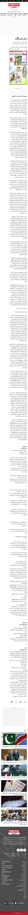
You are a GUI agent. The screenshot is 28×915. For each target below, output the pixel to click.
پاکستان (4, 15)
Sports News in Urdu (7, 866)
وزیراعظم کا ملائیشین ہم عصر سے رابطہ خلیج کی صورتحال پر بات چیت (14, 763)
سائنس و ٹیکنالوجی (22, 890)
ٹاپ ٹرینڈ (24, 878)
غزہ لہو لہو (24, 866)
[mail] (11, 702)
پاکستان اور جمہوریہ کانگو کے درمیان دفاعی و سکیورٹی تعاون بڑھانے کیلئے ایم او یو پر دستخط (14, 747)
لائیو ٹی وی (14, 11)
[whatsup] (16, 702)
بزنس (25, 894)
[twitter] (20, 702)
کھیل (15, 15)
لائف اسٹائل (23, 876)
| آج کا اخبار (18, 11)
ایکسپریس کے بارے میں (24, 856)
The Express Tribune (7, 880)
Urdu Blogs (4, 878)
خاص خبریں (10, 15)
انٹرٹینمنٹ (23, 874)
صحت (24, 882)
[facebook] (25, 702)
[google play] (9, 903)
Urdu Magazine (6, 876)
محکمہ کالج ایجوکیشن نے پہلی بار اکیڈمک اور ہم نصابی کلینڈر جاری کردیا (15, 823)
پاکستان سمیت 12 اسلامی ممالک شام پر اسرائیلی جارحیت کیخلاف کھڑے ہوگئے (14, 778)
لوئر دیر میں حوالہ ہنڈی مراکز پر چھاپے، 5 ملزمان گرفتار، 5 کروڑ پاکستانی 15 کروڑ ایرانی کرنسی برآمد (14, 794)
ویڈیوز (25, 896)
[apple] (19, 903)
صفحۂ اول (25, 15)
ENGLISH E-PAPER (20, 1)
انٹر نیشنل (24, 870)
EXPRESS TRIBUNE (4, 1)
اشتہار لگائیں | (10, 11)
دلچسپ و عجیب (22, 880)
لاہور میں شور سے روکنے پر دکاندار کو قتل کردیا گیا (16, 809)
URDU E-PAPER (12, 1)
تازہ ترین (19, 15)
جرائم (25, 898)
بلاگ (25, 892)
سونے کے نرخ (23, 884)
